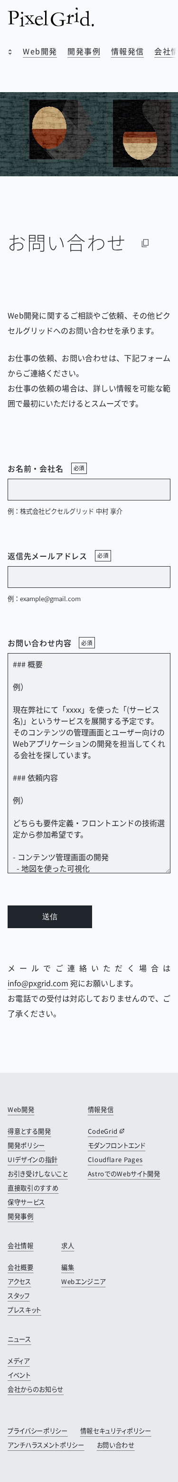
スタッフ (19, 1295)
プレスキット (24, 1309)
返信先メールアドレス (58, 555)
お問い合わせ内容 (50, 642)
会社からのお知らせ (36, 1389)
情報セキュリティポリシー (115, 1430)
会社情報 (21, 1245)
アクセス (19, 1281)
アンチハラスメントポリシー (46, 1444)
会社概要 (21, 1267)
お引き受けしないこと (38, 1173)
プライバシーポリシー (38, 1430)
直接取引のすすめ (33, 1187)
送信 (49, 917)
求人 (67, 1245)
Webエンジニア (83, 1281)
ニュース (19, 1339)
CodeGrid (103, 1131)
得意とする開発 (29, 1131)
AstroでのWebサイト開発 (124, 1173)
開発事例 (84, 51)
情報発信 (127, 51)
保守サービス (26, 1202)
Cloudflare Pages (115, 1159)
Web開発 (40, 51)
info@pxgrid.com (38, 983)
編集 (67, 1267)
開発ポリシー (26, 1145)
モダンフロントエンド (117, 1145)
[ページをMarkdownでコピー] (145, 243)
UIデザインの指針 (33, 1159)
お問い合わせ (116, 1444)
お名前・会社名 (46, 468)
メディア (19, 1360)
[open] (7, 52)
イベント (19, 1374)
